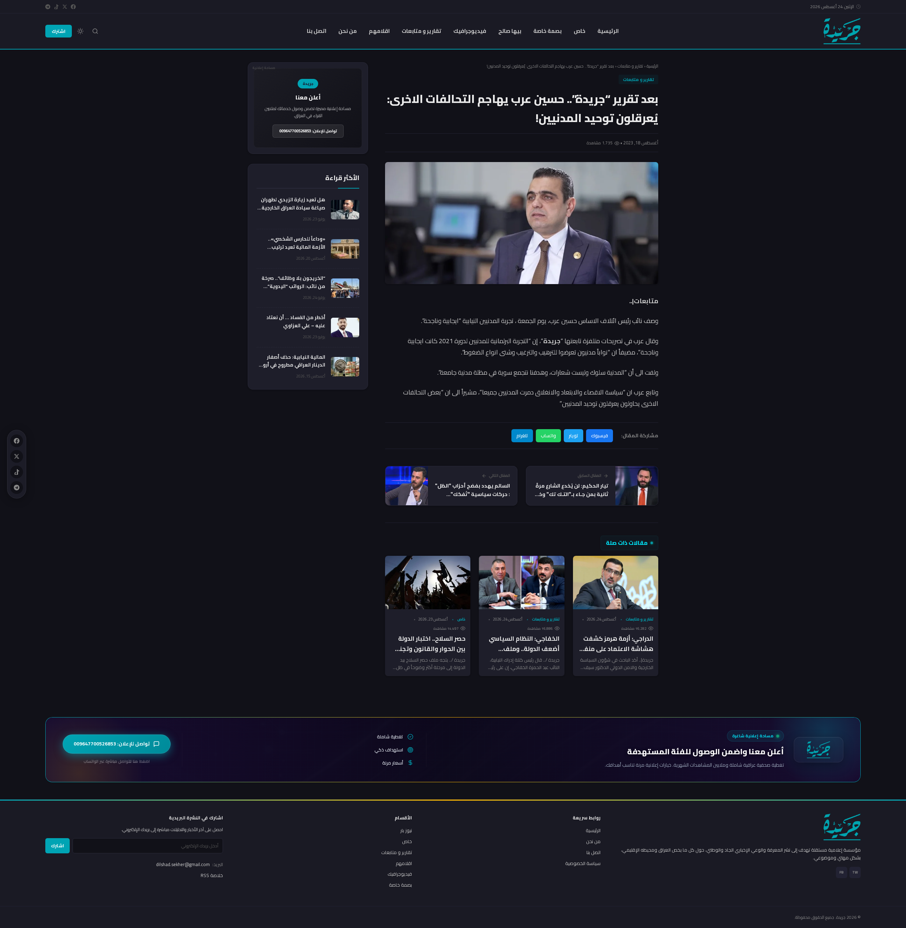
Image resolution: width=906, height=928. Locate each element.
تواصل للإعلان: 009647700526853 (308, 130)
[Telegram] (47, 6)
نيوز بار (406, 830)
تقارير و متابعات (421, 31)
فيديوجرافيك (469, 31)
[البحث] (95, 31)
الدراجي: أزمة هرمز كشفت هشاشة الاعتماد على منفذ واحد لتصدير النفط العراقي (617, 649)
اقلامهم (379, 31)
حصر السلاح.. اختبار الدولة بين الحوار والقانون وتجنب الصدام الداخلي (429, 649)
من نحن (347, 31)
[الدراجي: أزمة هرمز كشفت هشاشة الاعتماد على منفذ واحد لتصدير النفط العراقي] (615, 582)
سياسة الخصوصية (583, 863)
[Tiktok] (56, 6)
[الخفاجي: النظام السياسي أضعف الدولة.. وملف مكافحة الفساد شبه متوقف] (521, 582)
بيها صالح (509, 31)
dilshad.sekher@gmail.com (189, 864)
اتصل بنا (316, 31)
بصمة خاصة (547, 31)
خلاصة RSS (212, 875)
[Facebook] (73, 6)
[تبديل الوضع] (80, 31)
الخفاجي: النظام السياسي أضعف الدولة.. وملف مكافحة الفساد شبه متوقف (524, 654)
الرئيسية (608, 31)
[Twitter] (64, 6)
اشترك (58, 31)
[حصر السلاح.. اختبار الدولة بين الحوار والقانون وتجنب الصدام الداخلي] (427, 582)
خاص (579, 31)
